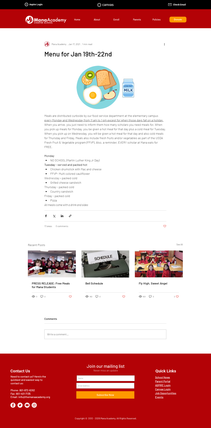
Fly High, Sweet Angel (153, 283)
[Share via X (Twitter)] (54, 215)
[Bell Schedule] (105, 264)
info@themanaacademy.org (34, 396)
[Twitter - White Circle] (20, 405)
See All (179, 244)
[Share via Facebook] (45, 215)
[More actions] (164, 44)
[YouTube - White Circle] (27, 405)
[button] (101, 19)
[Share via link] (70, 215)
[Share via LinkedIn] (62, 215)
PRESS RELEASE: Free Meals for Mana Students (51, 285)
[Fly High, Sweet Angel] (159, 263)
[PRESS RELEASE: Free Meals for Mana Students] (52, 263)
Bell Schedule (94, 283)
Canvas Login (163, 389)
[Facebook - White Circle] (12, 405)
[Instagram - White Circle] (34, 405)
